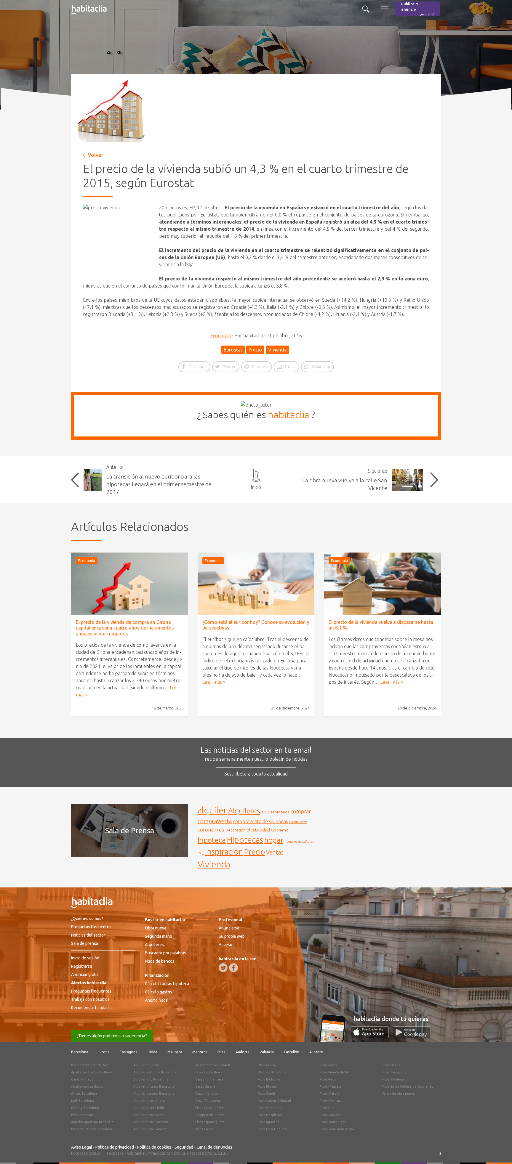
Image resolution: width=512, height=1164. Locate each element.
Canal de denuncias (214, 1147)
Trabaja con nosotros (90, 999)
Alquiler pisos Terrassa (150, 1122)
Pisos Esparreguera (210, 1122)
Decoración (235, 830)
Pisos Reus (328, 1079)
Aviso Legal (81, 1147)
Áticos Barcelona (84, 1093)
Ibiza (221, 1052)
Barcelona (79, 1052)
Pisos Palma (328, 1065)
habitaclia (288, 414)
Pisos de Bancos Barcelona (91, 1129)
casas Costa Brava (209, 1072)
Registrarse (81, 966)
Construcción (298, 822)
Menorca (199, 1052)
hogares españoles (299, 841)
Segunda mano (158, 936)
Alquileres (244, 811)
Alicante (316, 1052)
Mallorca (174, 1052)
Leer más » (213, 682)
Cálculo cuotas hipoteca (167, 983)
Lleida (152, 1052)
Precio (255, 349)
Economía (220, 335)
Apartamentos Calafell (212, 1065)
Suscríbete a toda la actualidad (256, 773)
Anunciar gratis (85, 974)
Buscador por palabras (165, 953)
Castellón (291, 1052)
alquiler (212, 810)
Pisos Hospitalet (270, 1115)
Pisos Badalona (269, 1079)
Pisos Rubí (327, 1108)
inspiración (224, 851)
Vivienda (277, 349)
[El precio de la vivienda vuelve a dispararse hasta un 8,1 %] (382, 584)
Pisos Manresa (331, 1086)
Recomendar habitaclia (92, 1007)
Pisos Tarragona (394, 1072)
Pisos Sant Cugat (333, 1122)
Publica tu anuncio (417, 9)
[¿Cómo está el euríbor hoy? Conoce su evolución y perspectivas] (256, 584)
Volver (95, 155)
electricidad (258, 829)
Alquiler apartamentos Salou (93, 1122)
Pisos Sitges (391, 1065)
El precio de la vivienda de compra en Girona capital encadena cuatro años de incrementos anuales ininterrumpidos (125, 627)
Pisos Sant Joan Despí (337, 1129)
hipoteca (212, 840)
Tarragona (128, 1052)
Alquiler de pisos (146, 1065)
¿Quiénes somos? (87, 918)
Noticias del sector (88, 935)
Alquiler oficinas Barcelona (154, 1086)
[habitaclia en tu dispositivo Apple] (372, 1036)
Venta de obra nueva (398, 1093)
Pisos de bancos (160, 961)
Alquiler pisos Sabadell (151, 1129)
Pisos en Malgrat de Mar (90, 1065)
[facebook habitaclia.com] (233, 967)
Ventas (275, 852)
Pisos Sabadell (331, 1115)
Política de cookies (154, 1147)
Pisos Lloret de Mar (272, 1129)
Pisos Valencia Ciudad (274, 1100)
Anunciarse (229, 928)
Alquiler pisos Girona (149, 1100)
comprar (301, 811)
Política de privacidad (114, 1147)
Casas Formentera (209, 1079)
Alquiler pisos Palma (148, 1115)
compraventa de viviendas (260, 821)
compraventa (215, 821)
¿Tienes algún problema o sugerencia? (112, 1035)
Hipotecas (245, 839)
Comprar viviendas (209, 1115)
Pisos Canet (266, 1093)
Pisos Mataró (330, 1093)
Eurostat (233, 349)
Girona (104, 1052)
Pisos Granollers (269, 1108)
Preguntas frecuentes (91, 926)
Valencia (267, 1052)
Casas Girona (205, 1086)
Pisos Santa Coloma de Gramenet (407, 1086)
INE (201, 853)
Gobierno (280, 830)
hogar (273, 840)
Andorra (242, 1052)
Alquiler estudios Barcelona (154, 1072)
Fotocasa (115, 1153)
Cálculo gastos (158, 992)
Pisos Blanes (266, 1086)
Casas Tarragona (208, 1100)
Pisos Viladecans (394, 1079)
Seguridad (184, 1147)
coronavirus (211, 829)
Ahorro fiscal (157, 1000)
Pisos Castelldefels (209, 1108)
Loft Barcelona (82, 1100)
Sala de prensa (84, 943)
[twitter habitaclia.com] (223, 967)
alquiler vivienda (275, 812)
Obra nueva (155, 928)
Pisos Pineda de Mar (335, 1072)
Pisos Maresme (82, 1115)
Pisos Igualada (268, 1122)
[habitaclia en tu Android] (412, 1036)
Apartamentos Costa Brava (92, 1072)
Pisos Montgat (331, 1100)
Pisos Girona (204, 1129)
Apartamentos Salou (87, 1086)
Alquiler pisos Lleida (149, 1108)
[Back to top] (498, 1150)
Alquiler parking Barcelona (154, 1093)
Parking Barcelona (85, 1108)
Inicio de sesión (85, 958)
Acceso (225, 944)
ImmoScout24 (160, 1153)
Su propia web (232, 936)
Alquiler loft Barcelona (150, 1079)
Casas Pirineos (82, 1079)
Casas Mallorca (206, 1093)
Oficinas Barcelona (271, 1072)
